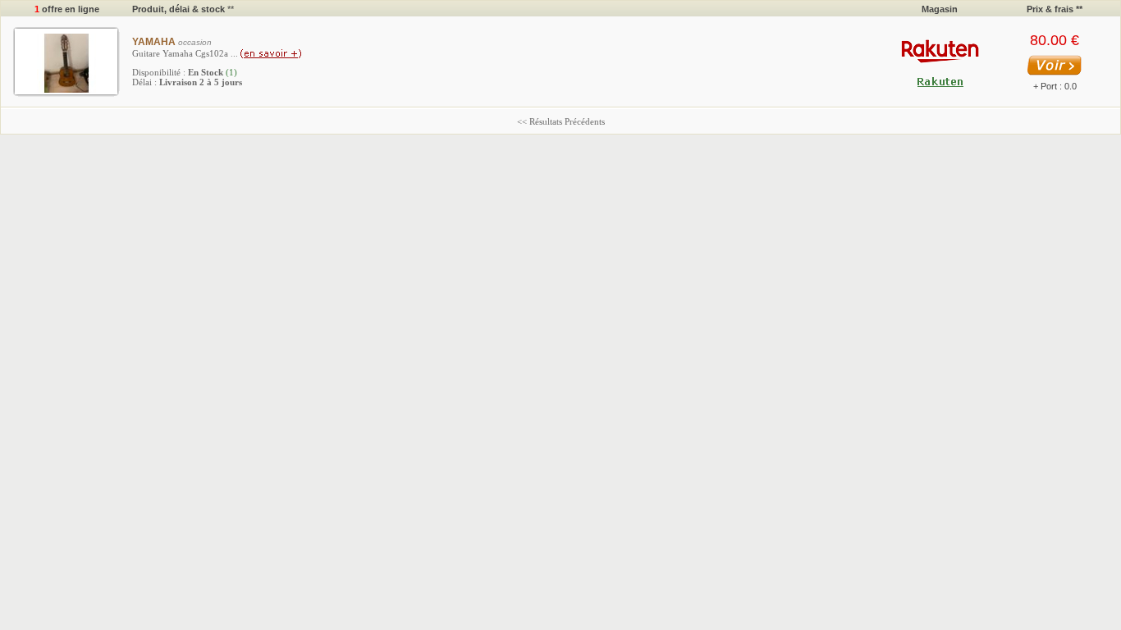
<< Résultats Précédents (561, 121)
